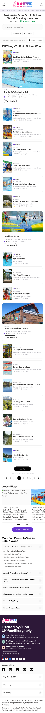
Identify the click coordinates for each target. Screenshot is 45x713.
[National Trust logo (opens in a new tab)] (27, 21)
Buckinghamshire (23, 10)
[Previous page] (6, 478)
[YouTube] (31, 670)
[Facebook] (3, 670)
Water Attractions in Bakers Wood (16, 588)
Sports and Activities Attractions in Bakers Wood (19, 580)
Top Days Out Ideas (10, 677)
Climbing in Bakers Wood (12, 554)
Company (7, 693)
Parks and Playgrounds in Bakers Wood (17, 563)
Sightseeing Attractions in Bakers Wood (18, 594)
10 (34, 478)
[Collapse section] (40, 547)
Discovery (7, 685)
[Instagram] (24, 670)
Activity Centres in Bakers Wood (15, 551)
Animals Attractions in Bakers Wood (16, 573)
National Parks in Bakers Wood (14, 560)
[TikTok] (17, 670)
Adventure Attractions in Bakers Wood (17, 547)
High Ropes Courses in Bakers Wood (16, 557)
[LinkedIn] (10, 670)
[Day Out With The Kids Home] (22, 4)
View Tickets (17, 33)
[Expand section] (40, 573)
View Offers (28, 33)
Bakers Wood (35, 10)
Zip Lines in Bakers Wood (12, 566)
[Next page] (38, 478)
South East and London (9, 10)
